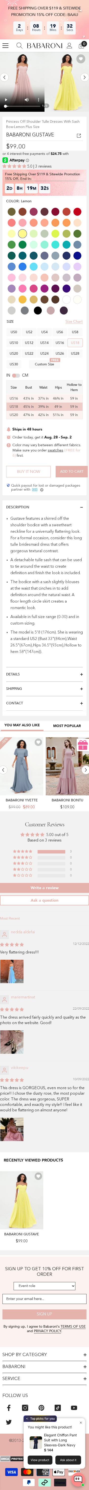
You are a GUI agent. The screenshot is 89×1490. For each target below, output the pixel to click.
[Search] (19, 46)
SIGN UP (44, 1314)
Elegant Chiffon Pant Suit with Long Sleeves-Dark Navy (60, 1440)
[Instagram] (25, 1407)
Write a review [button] (45, 888)
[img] (12, 945)
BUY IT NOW (28, 471)
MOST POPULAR (67, 726)
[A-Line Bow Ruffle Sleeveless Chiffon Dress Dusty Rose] (67, 766)
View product (40, 1460)
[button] (4, 77)
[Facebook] (8, 1407)
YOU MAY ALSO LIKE (22, 725)
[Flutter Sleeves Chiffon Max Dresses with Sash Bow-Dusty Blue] (21, 766)
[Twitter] (8, 1422)
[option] (22, 82)
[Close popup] (81, 1422)
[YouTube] (74, 1407)
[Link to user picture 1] (12, 971)
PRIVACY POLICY (47, 1331)
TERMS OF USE (73, 1326)
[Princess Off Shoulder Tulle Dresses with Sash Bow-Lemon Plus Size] (21, 1200)
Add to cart (72, 471)
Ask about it (68, 1460)
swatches (55, 450)
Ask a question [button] (44, 900)
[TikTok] (57, 1407)
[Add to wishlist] (80, 58)
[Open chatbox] (78, 1480)
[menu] (5, 46)
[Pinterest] (41, 1407)
